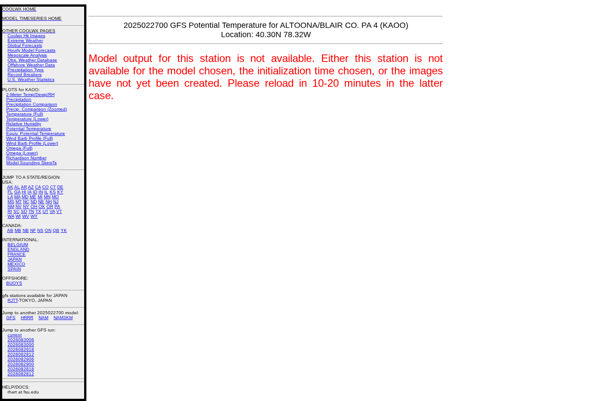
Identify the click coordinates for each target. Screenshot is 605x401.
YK (64, 230)
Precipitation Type (26, 69)
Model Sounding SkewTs (31, 162)
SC (16, 211)
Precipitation (18, 99)
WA (11, 216)
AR (24, 187)
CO (45, 187)
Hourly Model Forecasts (31, 50)
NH (49, 201)
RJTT (13, 300)
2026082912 (21, 354)
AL (17, 187)
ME (33, 196)
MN (47, 196)
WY (34, 216)
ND (34, 201)
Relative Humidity (23, 123)
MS (11, 201)
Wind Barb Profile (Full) (29, 138)
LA (10, 196)
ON (48, 230)
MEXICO (16, 264)
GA (17, 191)
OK (42, 206)
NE (41, 201)
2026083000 (21, 344)
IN (41, 191)
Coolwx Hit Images (26, 35)
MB (18, 230)
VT (59, 211)
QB (56, 230)
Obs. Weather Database (32, 60)
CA (38, 187)
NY (26, 206)
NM (11, 206)
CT (53, 187)
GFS (11, 317)
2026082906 (21, 359)
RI (10, 211)
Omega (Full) (19, 148)
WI (18, 216)
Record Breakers (25, 74)
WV (25, 216)
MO (55, 196)
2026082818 (21, 368)
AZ (31, 187)
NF (33, 230)
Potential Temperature (28, 128)
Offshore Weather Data (31, 64)
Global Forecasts (25, 45)
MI (40, 196)
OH (34, 206)
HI (24, 191)
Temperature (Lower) (27, 118)
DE (60, 187)
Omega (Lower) (22, 152)
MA (17, 196)
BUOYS (14, 283)
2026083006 (21, 339)
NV (19, 206)
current (15, 334)
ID (35, 191)
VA (52, 211)
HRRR (27, 317)
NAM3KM (63, 317)
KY (60, 191)
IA (29, 191)
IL (46, 191)
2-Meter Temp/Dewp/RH (30, 94)
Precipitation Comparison (31, 104)
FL (10, 191)
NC (26, 201)
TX (38, 211)
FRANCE (17, 254)
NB (26, 230)
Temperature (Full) (24, 114)
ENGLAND (18, 249)
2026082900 (21, 364)
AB (10, 230)
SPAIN (14, 268)
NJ (55, 201)
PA (57, 206)
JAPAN (15, 259)
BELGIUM (18, 244)
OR (50, 206)
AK (10, 187)
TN (31, 211)
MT (19, 201)
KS (53, 191)
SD (24, 211)
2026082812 (21, 373)
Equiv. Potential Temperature (35, 133)
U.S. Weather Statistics (31, 79)
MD (25, 196)
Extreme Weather (25, 40)
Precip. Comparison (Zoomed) (36, 109)
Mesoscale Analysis (27, 55)
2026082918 (21, 349)
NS (40, 230)
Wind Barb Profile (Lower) (32, 143)
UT (45, 211)
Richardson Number (26, 157)
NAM (43, 317)
